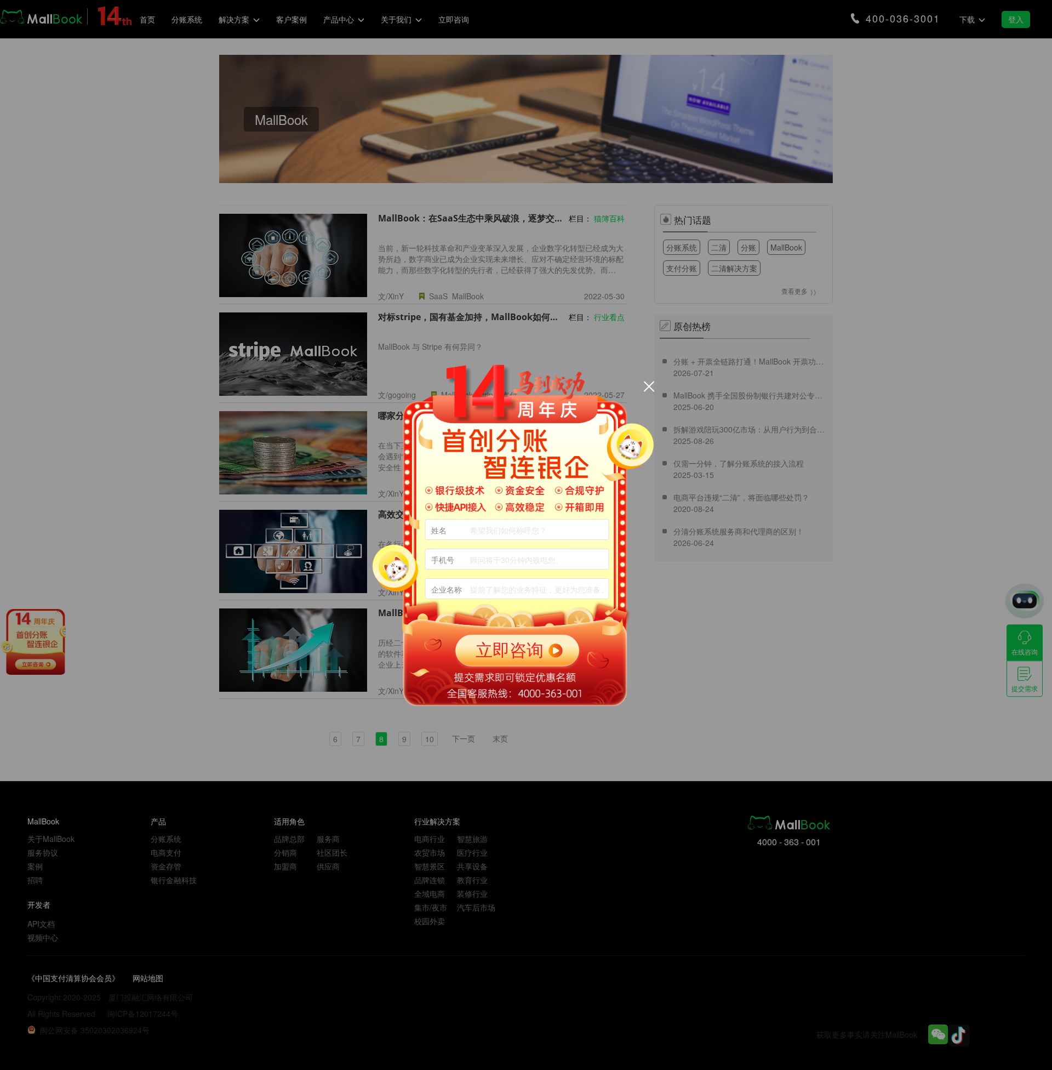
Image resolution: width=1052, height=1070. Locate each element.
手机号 (442, 559)
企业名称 (446, 589)
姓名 (439, 530)
